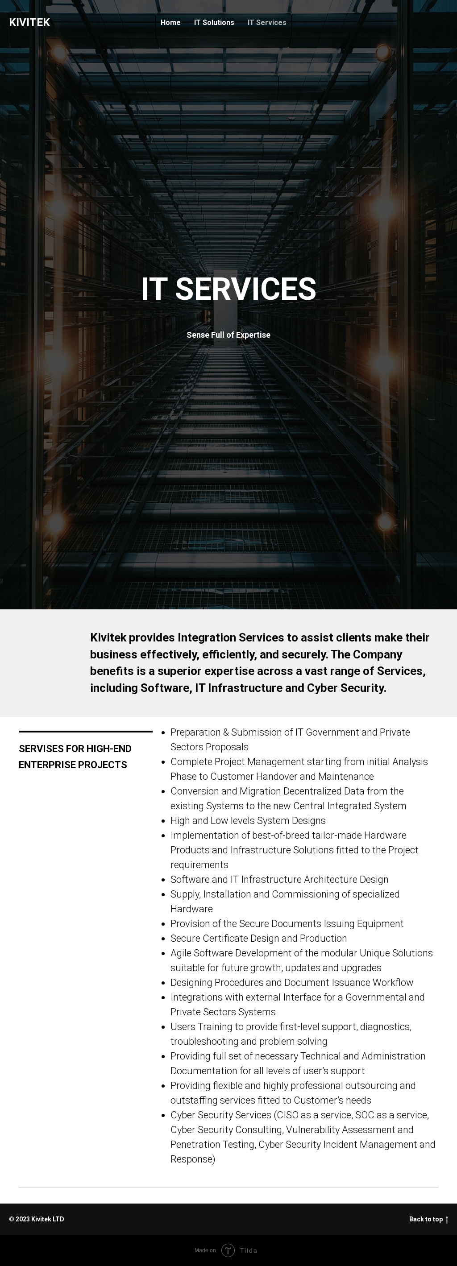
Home (171, 22)
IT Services (267, 22)
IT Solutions (214, 22)
